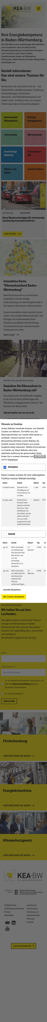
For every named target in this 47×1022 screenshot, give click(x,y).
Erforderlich (13, 467)
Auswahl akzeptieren (12, 590)
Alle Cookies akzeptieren (13, 597)
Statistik (11, 534)
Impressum (13, 459)
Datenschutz (39, 456)
